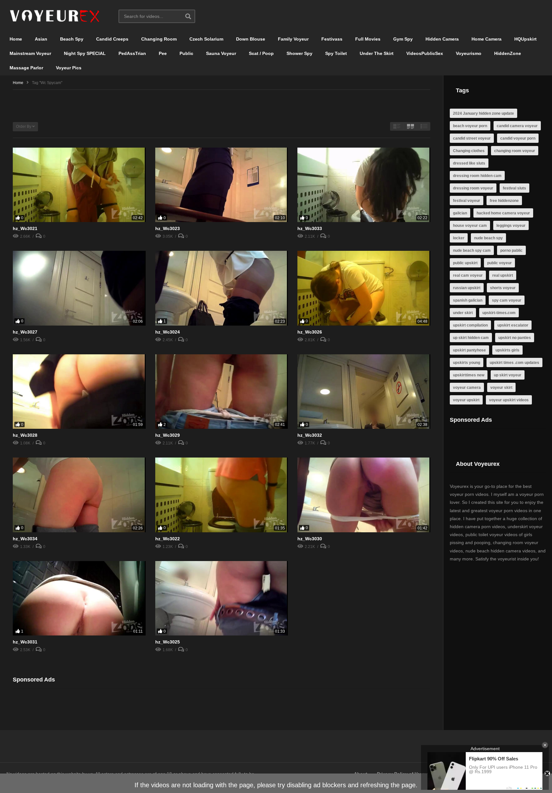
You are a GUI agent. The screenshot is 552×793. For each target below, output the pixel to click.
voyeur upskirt (466, 400)
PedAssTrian (132, 53)
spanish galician (467, 300)
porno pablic (511, 250)
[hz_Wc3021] (79, 185)
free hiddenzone (504, 200)
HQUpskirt (525, 39)
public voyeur (499, 263)
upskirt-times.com (499, 313)
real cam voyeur (468, 275)
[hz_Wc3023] (221, 185)
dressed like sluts (469, 163)
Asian (41, 39)
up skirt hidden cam (471, 337)
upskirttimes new (468, 375)
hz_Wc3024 (167, 332)
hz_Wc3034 (25, 538)
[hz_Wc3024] (221, 288)
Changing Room (159, 39)
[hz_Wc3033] (363, 185)
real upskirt (502, 275)
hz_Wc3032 (309, 435)
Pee (163, 53)
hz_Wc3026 (309, 332)
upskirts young (466, 362)
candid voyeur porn (517, 138)
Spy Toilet (336, 53)
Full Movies (367, 39)
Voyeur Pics (68, 67)
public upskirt (465, 263)
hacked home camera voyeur (503, 213)
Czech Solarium (206, 39)
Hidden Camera (442, 39)
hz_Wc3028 (25, 435)
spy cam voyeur (506, 300)
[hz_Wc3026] (363, 288)
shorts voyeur (503, 288)
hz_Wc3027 (25, 332)
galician (460, 213)
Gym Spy (403, 39)
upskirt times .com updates (514, 362)
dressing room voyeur (473, 188)
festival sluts (514, 188)
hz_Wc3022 (167, 538)
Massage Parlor (26, 67)
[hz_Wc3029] (221, 391)
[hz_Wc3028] (79, 391)
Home (16, 39)
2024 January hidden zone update (483, 113)
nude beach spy (488, 238)
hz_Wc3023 (167, 228)
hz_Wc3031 (25, 641)
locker (458, 238)
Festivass (331, 39)
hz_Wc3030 (309, 538)
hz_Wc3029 (167, 435)
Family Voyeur (293, 39)
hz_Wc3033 (309, 228)
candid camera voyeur (517, 126)
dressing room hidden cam (477, 175)
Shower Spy (299, 53)
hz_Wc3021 (25, 228)
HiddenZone (507, 53)
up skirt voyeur (507, 375)
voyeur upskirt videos (509, 400)
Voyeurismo (468, 53)
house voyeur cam (470, 225)
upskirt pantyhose (469, 350)
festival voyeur (466, 200)
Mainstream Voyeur (30, 53)
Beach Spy (71, 39)
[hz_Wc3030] (363, 495)
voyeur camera (467, 387)
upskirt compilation (470, 325)
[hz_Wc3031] (79, 598)
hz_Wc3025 (167, 641)
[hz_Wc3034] (79, 495)
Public (186, 53)
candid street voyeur (472, 138)
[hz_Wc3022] (221, 495)
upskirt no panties (514, 337)
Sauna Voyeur (221, 53)
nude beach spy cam (472, 250)
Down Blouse (250, 39)
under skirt (463, 313)
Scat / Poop (261, 53)
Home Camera (486, 39)
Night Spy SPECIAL (85, 53)
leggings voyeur (510, 225)
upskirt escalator (512, 325)
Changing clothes (469, 151)
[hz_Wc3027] (79, 288)
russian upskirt (466, 288)
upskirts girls (507, 350)
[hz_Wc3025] (221, 598)
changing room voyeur (514, 151)
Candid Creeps (112, 39)
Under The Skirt (377, 53)
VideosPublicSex (424, 53)
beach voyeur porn (470, 126)
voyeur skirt (501, 387)
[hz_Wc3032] (363, 391)
